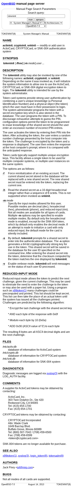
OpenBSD (8, 3)
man (30, 19)
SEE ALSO (10, 450)
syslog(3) (52, 373)
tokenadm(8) (56, 455)
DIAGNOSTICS (13, 368)
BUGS (7, 474)
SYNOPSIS (10, 58)
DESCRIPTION (13, 70)
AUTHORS (10, 462)
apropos (40, 19)
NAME (7, 40)
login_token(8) (38, 455)
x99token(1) (20, 290)
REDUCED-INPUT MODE (20, 273)
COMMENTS (11, 383)
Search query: (36, 12)
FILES (7, 341)
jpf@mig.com (25, 467)
